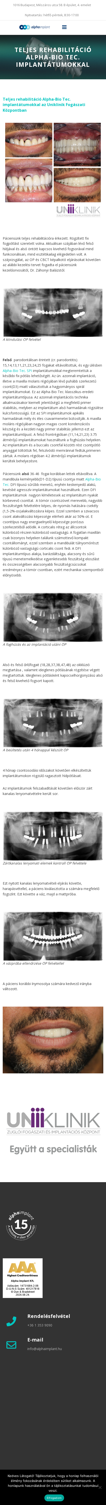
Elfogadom (54, 1498)
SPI (29, 370)
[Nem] (99, 1487)
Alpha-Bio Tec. (14, 370)
